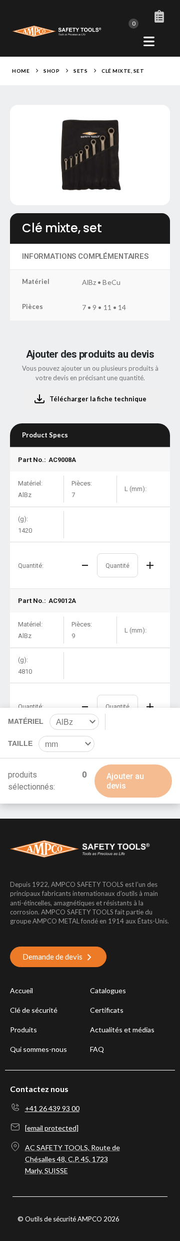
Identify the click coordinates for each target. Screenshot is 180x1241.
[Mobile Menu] (149, 41)
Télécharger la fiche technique (98, 399)
